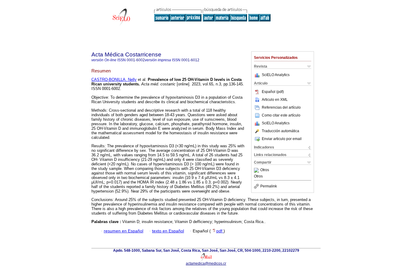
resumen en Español (123, 231)
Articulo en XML (275, 99)
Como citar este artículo (281, 115)
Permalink (268, 186)
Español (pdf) (273, 92)
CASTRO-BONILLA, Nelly (114, 79)
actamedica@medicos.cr (206, 263)
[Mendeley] (257, 170)
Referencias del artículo (281, 107)
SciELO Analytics (276, 75)
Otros (264, 170)
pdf (219, 231)
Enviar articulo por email (282, 139)
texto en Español (168, 231)
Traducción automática (280, 131)
